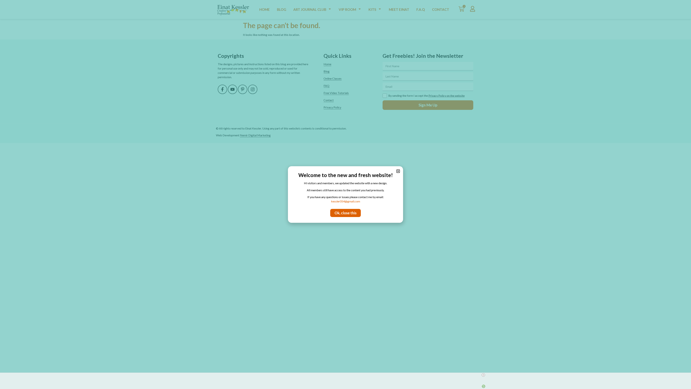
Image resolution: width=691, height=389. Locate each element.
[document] (345, 194)
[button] (398, 171)
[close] (483, 375)
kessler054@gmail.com (345, 201)
